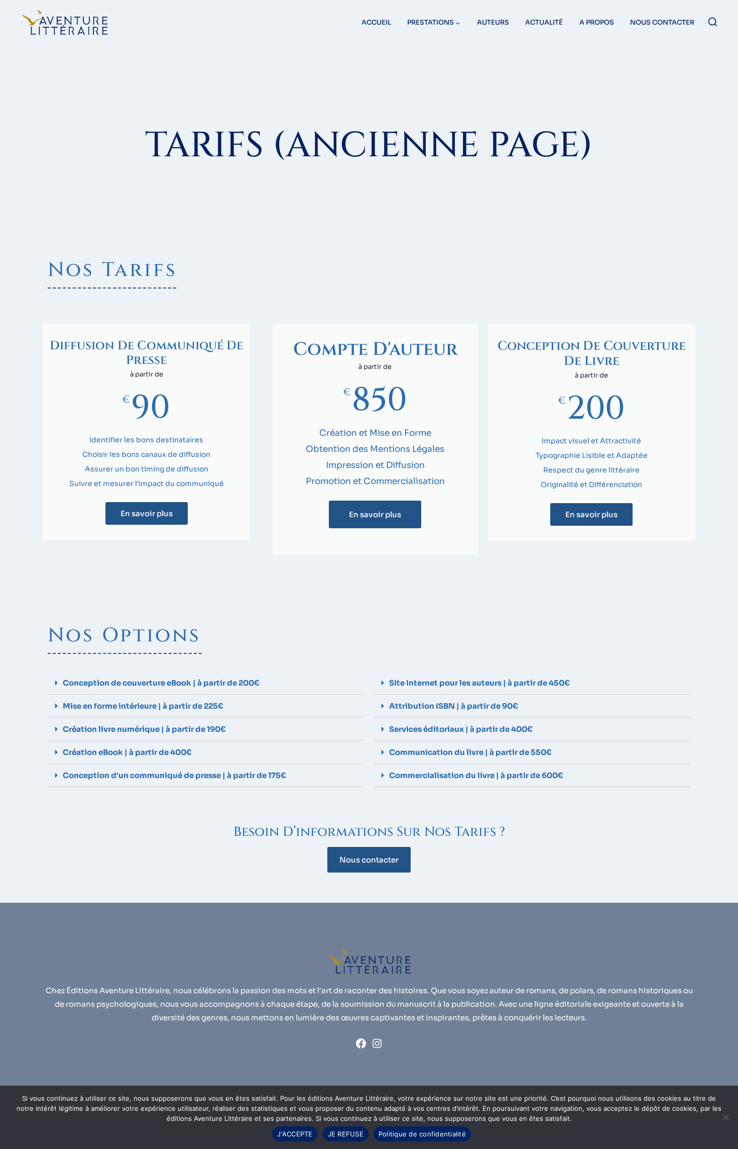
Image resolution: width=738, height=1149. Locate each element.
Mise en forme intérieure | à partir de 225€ (143, 706)
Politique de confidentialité (422, 1134)
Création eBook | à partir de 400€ (127, 752)
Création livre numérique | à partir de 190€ (144, 729)
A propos (596, 22)
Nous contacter (662, 22)
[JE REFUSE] (725, 1117)
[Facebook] (361, 1046)
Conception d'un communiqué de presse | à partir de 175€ (174, 775)
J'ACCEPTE (294, 1134)
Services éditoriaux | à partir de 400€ (461, 729)
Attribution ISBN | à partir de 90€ (453, 706)
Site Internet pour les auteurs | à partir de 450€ (479, 683)
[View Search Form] (712, 23)
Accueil (376, 22)
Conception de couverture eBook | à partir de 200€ (161, 683)
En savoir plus (146, 513)
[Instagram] (377, 1046)
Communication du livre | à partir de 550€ (470, 752)
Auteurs (493, 22)
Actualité (544, 22)
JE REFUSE (345, 1134)
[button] (206, 683)
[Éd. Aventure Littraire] (64, 22)
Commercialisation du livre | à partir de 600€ (476, 775)
